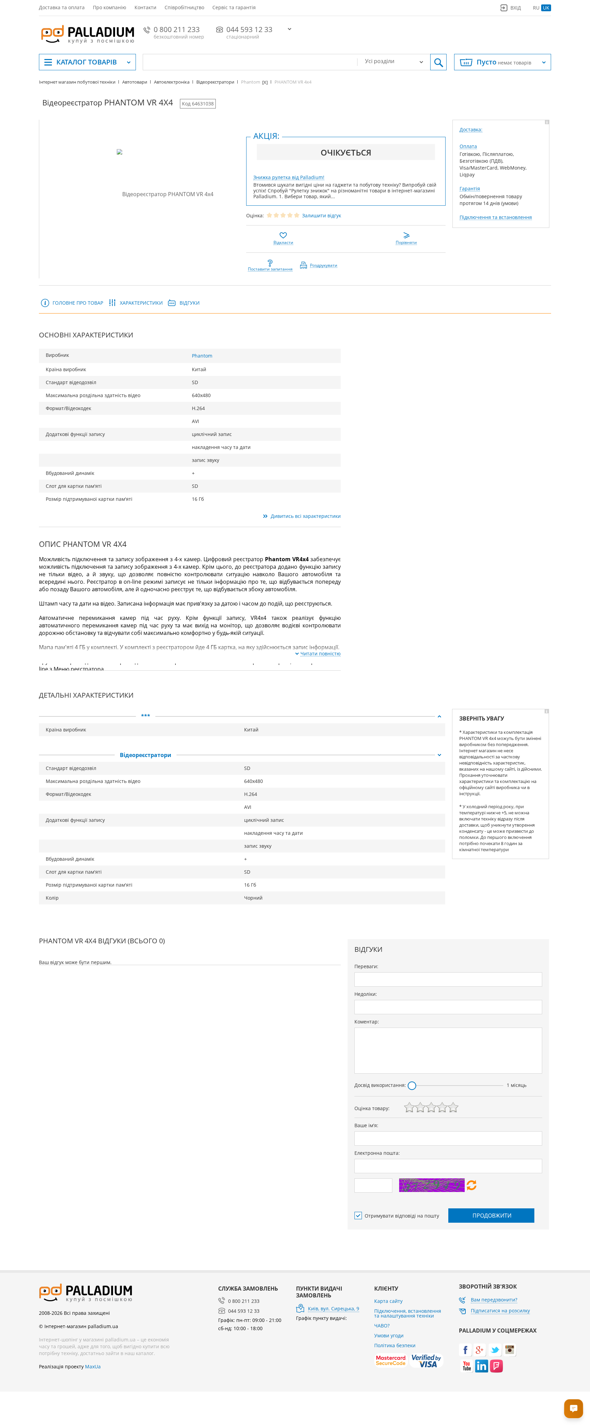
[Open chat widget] (573, 1408)
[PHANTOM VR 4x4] (165, 194)
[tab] (242, 716)
